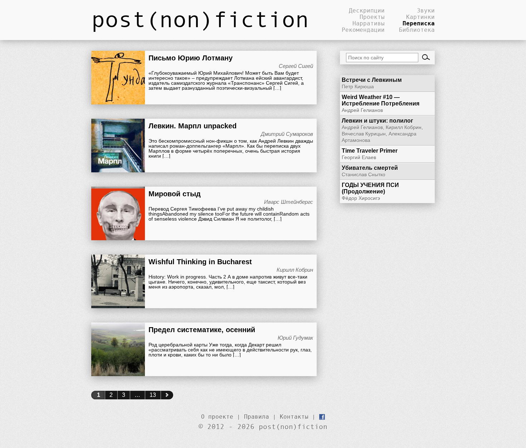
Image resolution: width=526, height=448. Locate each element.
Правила (256, 416)
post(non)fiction (200, 18)
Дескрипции (367, 10)
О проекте (217, 416)
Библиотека (417, 29)
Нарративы (368, 23)
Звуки (426, 10)
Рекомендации (363, 29)
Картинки (420, 17)
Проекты (372, 17)
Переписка (419, 23)
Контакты (294, 416)
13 (153, 395)
